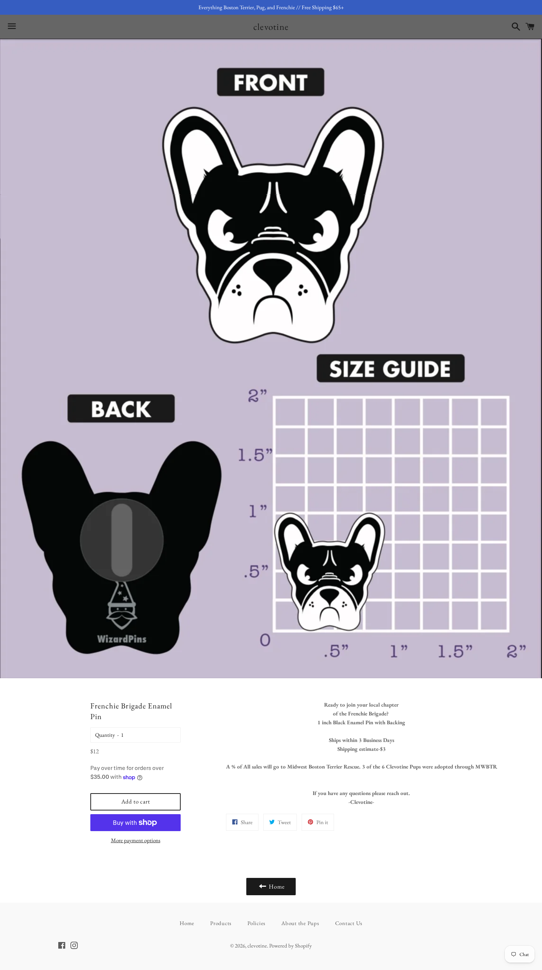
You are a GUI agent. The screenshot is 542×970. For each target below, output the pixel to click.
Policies (256, 923)
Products (221, 923)
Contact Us (349, 923)
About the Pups (300, 923)
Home (187, 923)
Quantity (105, 734)
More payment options (135, 840)
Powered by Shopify (290, 945)
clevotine (271, 26)
